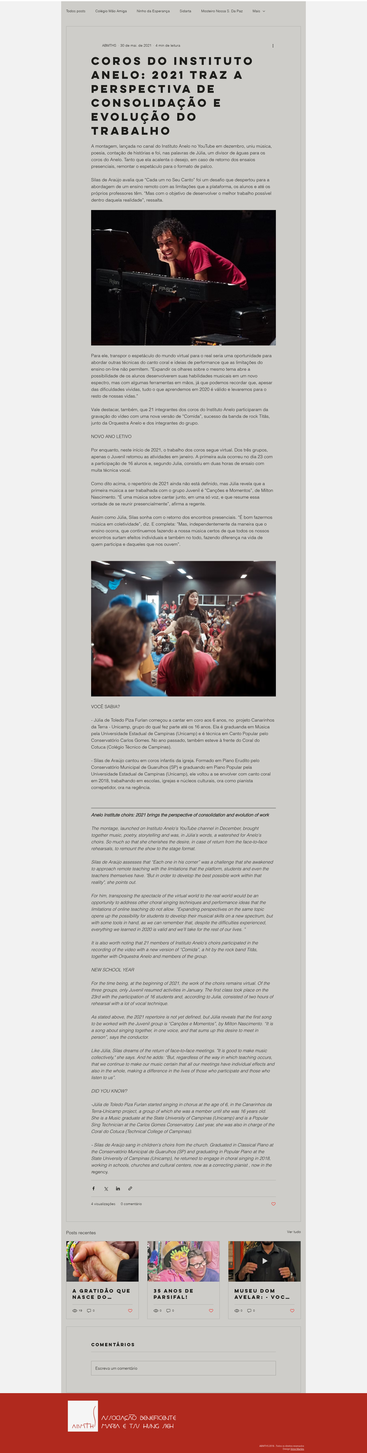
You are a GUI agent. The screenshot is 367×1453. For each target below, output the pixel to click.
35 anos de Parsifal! (174, 1294)
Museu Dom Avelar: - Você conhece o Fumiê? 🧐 (262, 1294)
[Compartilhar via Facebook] (93, 1188)
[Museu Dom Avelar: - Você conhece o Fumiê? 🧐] (264, 1261)
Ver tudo (294, 1231)
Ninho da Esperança (153, 11)
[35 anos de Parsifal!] (184, 1261)
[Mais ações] (273, 45)
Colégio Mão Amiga (111, 11)
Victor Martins (297, 1448)
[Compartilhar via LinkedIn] (118, 1188)
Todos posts (75, 11)
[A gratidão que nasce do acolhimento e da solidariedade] (102, 1261)
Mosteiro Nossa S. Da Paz (222, 11)
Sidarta (185, 11)
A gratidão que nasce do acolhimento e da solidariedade (101, 1294)
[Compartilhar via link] (130, 1188)
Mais (256, 11)
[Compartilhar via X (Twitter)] (105, 1188)
